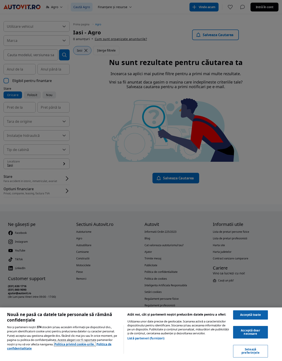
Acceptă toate (250, 315)
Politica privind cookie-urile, (74, 344)
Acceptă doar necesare (250, 332)
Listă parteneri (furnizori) (146, 338)
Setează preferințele (250, 351)
